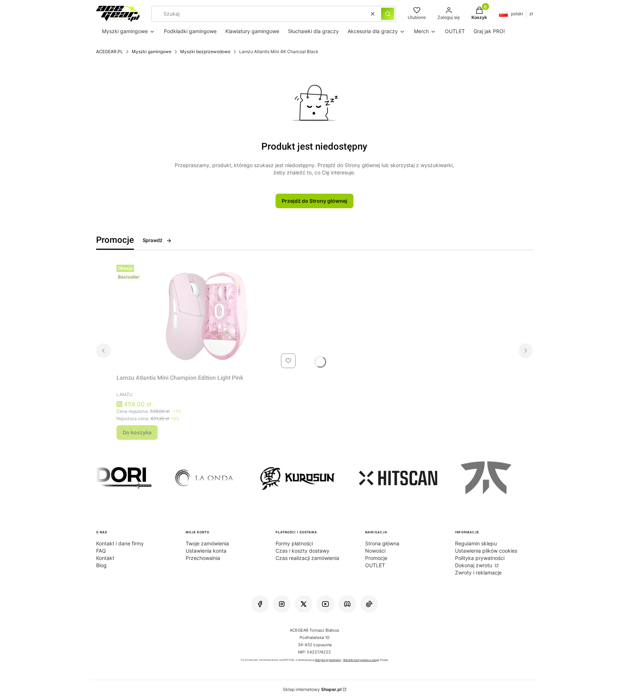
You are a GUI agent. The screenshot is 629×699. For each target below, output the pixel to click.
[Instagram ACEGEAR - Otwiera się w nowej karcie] (281, 604)
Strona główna (382, 543)
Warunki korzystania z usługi (361, 660)
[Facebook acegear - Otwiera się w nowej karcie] (260, 604)
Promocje (376, 558)
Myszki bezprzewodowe (205, 51)
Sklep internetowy (312, 689)
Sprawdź (152, 240)
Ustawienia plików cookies (486, 551)
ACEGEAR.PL (109, 51)
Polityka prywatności (480, 558)
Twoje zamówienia (207, 543)
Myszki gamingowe (151, 51)
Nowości (375, 551)
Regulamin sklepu (476, 543)
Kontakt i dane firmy (120, 543)
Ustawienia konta (206, 551)
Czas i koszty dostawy (302, 551)
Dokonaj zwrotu (474, 565)
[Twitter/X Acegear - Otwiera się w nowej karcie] (303, 604)
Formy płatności (294, 543)
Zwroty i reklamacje (478, 572)
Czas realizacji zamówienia (307, 558)
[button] (387, 14)
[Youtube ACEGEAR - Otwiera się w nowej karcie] (325, 604)
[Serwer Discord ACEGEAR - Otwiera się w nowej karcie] (347, 604)
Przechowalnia (203, 558)
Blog (101, 565)
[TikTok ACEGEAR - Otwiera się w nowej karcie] (369, 604)
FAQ (101, 551)
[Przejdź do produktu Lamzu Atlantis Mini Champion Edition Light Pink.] (207, 316)
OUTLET (375, 565)
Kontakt (105, 558)
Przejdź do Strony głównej (314, 201)
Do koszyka (137, 432)
